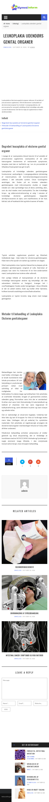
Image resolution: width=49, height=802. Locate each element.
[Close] (14, 744)
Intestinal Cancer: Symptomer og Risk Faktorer (24, 655)
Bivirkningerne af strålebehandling (24, 613)
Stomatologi (31, 782)
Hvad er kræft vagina (35, 789)
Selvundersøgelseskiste (24, 567)
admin (32, 47)
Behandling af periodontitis (33, 778)
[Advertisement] (24, 74)
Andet (29, 770)
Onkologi (7, 47)
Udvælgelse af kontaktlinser (33, 765)
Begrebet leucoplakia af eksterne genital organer (21, 123)
